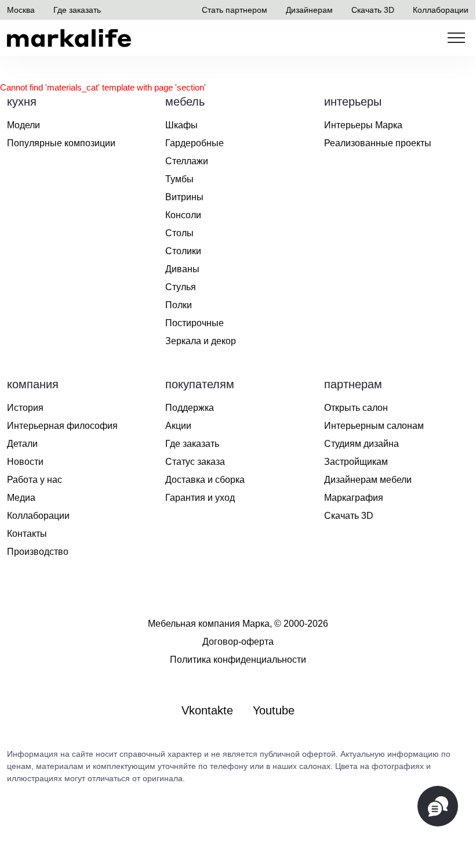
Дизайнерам (309, 10)
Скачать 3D (372, 10)
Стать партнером (234, 10)
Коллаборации (440, 10)
